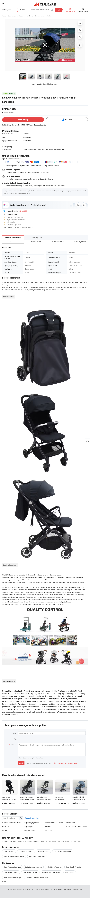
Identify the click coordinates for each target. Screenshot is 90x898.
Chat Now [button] (68, 120)
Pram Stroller (69, 872)
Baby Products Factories (12, 867)
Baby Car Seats (9, 851)
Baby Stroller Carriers (11, 872)
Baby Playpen (28, 826)
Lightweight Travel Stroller (63, 851)
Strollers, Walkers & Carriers (43, 16)
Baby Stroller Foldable (30, 872)
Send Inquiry (23, 120)
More (4, 882)
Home (4, 16)
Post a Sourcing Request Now (65, 763)
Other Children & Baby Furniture (77, 826)
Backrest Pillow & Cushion (54, 823)
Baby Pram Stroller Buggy (12, 877)
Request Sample (40, 125)
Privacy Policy (77, 889)
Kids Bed (48, 826)
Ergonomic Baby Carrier (37, 856)
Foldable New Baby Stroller (51, 872)
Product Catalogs (33, 818)
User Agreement (57, 889)
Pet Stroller (48, 830)
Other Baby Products (26, 851)
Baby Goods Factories (73, 867)
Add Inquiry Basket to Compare (45, 84)
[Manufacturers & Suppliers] (45, 4)
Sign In (5, 227)
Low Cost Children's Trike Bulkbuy (37, 877)
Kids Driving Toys (43, 851)
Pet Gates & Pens (29, 830)
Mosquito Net (71, 823)
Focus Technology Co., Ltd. (31, 889)
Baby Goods (29, 16)
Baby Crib (5, 826)
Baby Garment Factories (33, 867)
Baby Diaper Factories (54, 867)
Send (21, 763)
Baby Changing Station (31, 823)
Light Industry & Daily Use (15, 16)
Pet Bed (4, 830)
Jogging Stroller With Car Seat (14, 856)
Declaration (67, 889)
